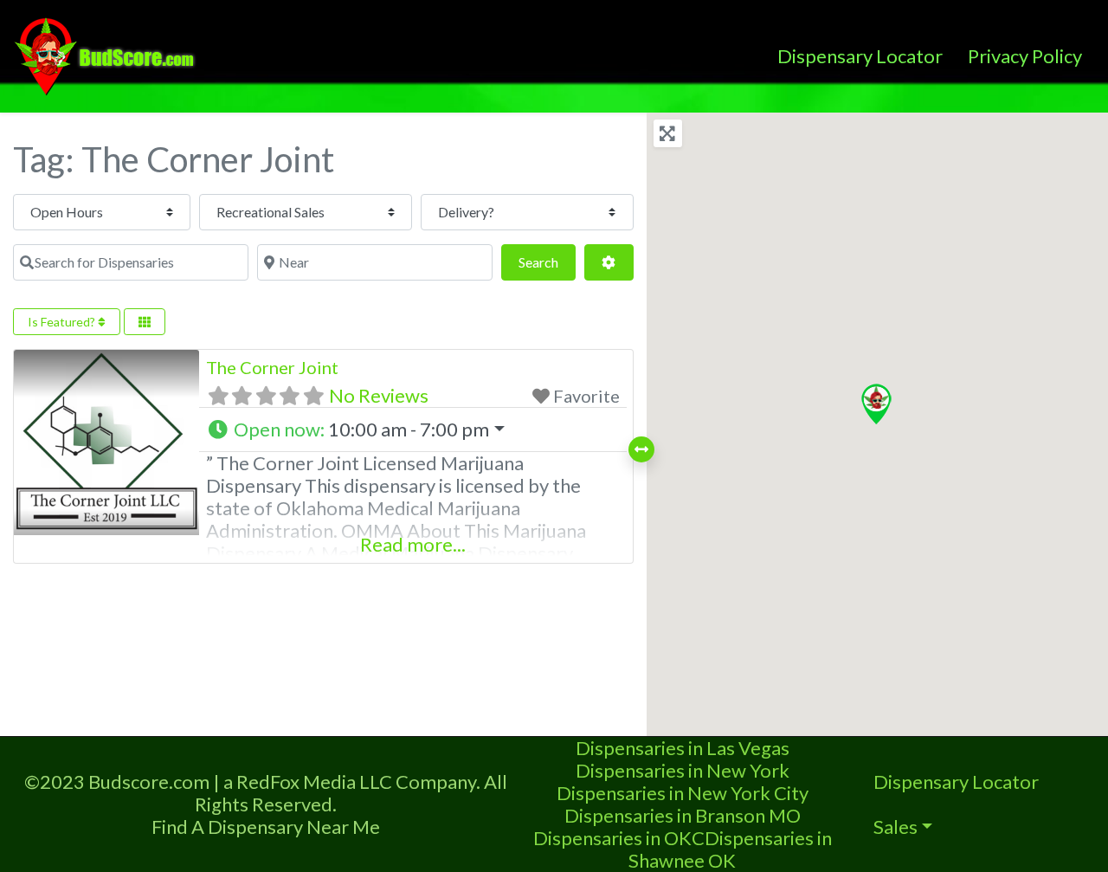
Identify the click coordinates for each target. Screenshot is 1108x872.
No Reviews (378, 395)
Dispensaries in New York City (682, 792)
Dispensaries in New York (682, 770)
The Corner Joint (272, 367)
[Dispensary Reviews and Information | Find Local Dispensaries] (107, 53)
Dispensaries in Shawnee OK (730, 849)
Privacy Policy (1025, 56)
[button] (412, 429)
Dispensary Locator (860, 56)
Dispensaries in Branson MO (682, 815)
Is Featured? (63, 321)
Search (547, 261)
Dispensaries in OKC (619, 837)
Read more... (413, 544)
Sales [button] (895, 826)
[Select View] (144, 321)
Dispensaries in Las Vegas (682, 747)
